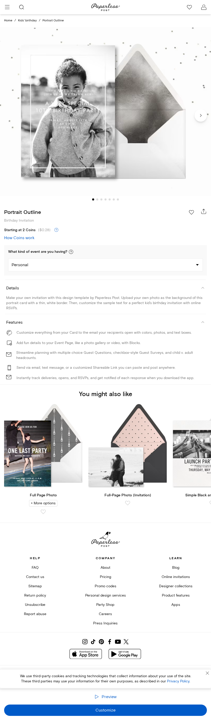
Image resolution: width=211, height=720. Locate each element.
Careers (105, 614)
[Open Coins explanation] (56, 230)
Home (8, 20)
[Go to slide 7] (118, 199)
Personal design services (105, 595)
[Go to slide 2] (97, 199)
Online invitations (176, 577)
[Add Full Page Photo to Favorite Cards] (43, 512)
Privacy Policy (178, 681)
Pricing (105, 577)
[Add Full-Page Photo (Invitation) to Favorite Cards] (128, 503)
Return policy (35, 595)
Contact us (35, 577)
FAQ (35, 567)
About (105, 567)
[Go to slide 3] (101, 199)
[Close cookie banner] (207, 673)
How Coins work (19, 237)
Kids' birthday (27, 20)
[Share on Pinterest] (101, 641)
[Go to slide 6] (114, 199)
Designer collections (175, 586)
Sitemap (35, 586)
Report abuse (35, 614)
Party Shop (105, 604)
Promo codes (105, 586)
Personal (20, 264)
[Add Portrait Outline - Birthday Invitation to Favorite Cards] (191, 212)
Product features (176, 595)
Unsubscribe (35, 604)
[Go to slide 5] (110, 199)
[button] (71, 251)
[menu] (7, 7)
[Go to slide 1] (93, 199)
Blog (175, 567)
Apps (175, 604)
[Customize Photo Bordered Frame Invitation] (105, 111)
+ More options (43, 503)
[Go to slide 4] (105, 199)
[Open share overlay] (204, 211)
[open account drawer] (204, 7)
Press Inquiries (105, 623)
